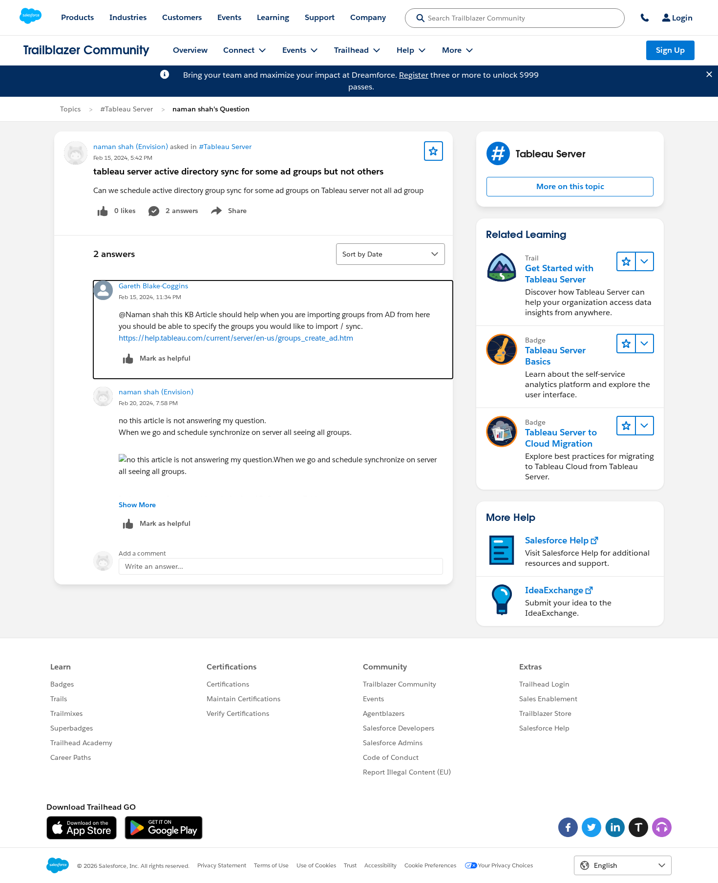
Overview (190, 50)
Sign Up (670, 50)
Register (413, 75)
